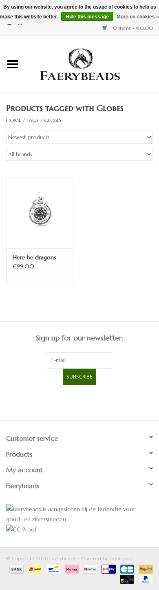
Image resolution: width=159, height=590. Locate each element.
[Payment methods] (16, 568)
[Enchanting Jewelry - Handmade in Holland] (92, 63)
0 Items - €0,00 (132, 28)
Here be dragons (34, 257)
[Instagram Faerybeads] (94, 401)
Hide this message (87, 17)
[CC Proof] (79, 530)
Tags (32, 120)
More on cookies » (138, 17)
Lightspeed (122, 558)
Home (13, 120)
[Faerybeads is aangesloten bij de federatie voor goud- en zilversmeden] (79, 514)
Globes (53, 120)
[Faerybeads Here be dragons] (39, 213)
